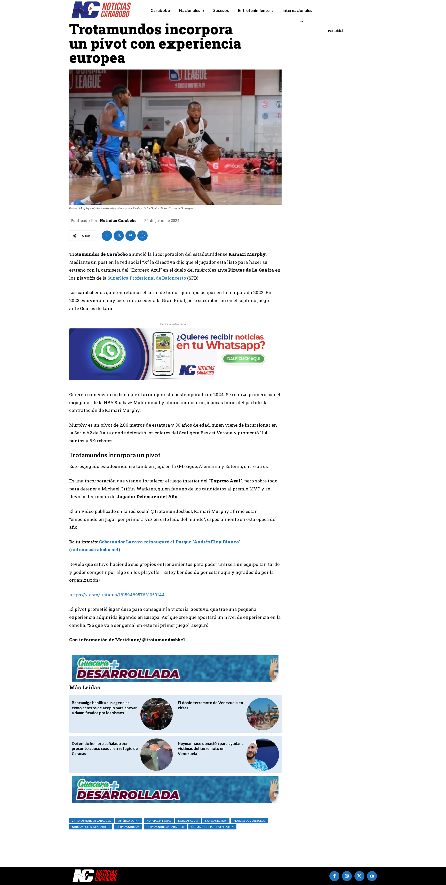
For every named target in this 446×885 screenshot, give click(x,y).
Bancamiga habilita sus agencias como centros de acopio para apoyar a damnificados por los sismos (104, 707)
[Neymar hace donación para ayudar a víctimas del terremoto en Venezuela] (262, 754)
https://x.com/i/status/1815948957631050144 (117, 595)
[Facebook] (107, 235)
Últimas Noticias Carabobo (165, 826)
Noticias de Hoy (216, 820)
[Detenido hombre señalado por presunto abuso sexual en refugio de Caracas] (156, 754)
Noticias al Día (188, 820)
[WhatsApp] (142, 235)
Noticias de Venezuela (249, 820)
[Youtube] (372, 876)
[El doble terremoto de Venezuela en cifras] (262, 714)
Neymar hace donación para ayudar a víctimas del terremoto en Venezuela (211, 748)
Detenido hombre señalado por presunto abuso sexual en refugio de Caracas (105, 748)
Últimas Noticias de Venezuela (212, 826)
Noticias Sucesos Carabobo (90, 826)
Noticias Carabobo (118, 220)
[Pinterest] (130, 235)
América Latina (128, 820)
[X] (119, 235)
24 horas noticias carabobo (91, 820)
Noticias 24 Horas (159, 820)
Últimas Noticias (128, 826)
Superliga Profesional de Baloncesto (147, 278)
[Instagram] (347, 876)
